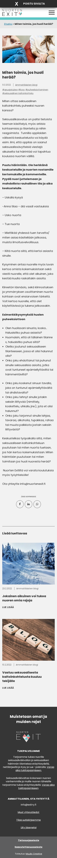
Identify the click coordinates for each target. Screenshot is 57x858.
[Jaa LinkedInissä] (28, 504)
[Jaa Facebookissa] (20, 504)
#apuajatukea (10, 89)
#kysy (21, 89)
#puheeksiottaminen (36, 89)
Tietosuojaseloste (28, 840)
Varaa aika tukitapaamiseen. (35, 768)
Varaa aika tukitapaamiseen (36, 786)
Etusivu (8, 24)
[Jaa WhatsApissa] (37, 504)
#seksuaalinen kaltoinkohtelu (17, 93)
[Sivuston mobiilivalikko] (52, 13)
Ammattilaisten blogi (26, 84)
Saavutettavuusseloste (28, 847)
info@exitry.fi (28, 804)
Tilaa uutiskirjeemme (28, 820)
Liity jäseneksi (28, 827)
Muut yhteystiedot (28, 812)
